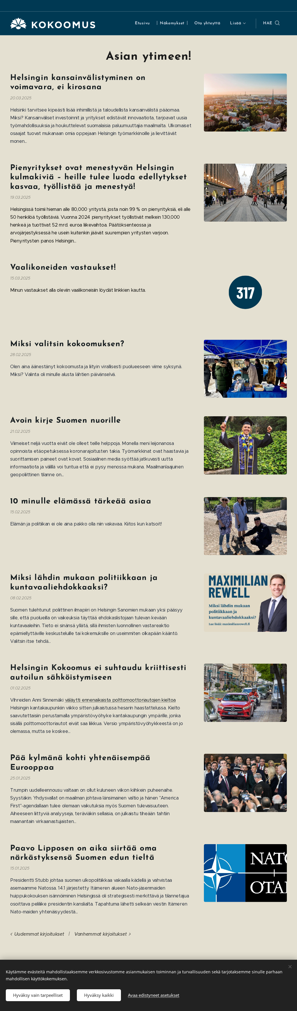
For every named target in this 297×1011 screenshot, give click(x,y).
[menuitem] (142, 23)
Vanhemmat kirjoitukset (100, 934)
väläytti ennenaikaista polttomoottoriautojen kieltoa (120, 700)
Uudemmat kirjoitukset (39, 934)
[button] (271, 23)
